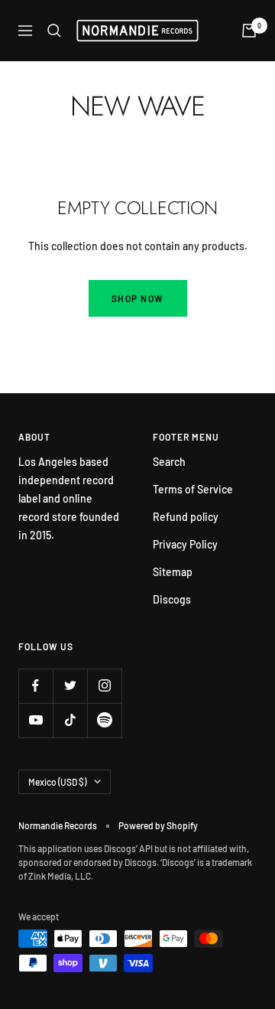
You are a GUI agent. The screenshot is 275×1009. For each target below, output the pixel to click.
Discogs (172, 599)
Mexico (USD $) (57, 781)
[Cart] (249, 30)
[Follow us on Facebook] (35, 686)
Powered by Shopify (158, 825)
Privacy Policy (185, 544)
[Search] (54, 30)
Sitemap (172, 571)
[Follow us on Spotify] (104, 720)
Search (169, 461)
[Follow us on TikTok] (70, 720)
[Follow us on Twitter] (70, 686)
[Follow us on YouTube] (35, 720)
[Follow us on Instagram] (104, 686)
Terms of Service (193, 489)
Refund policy (185, 516)
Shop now (138, 298)
